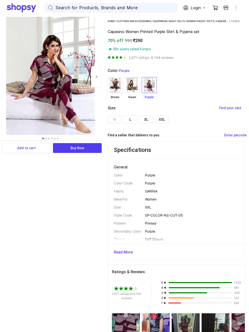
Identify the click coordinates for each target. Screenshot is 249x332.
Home (111, 21)
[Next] (96, 76)
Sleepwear (160, 21)
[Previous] (5, 76)
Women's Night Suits (200, 21)
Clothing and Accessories (134, 21)
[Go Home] (26, 8)
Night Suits (177, 21)
